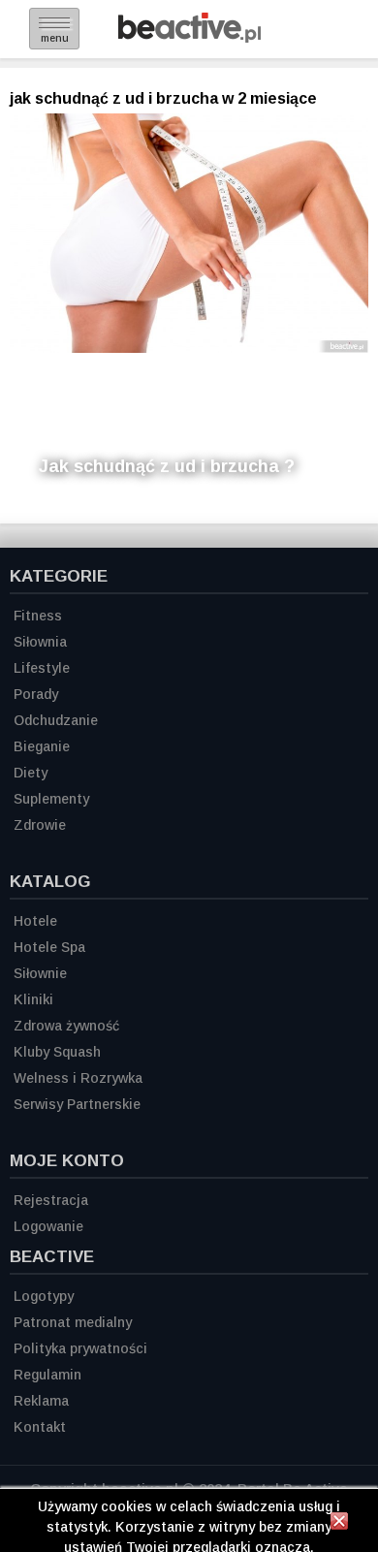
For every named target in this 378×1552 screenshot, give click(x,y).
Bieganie (42, 746)
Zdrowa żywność (66, 1025)
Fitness (38, 615)
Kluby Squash (57, 1052)
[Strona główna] (189, 37)
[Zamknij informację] (339, 1524)
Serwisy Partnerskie (77, 1104)
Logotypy (44, 1296)
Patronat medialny (73, 1322)
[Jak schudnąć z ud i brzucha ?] (189, 233)
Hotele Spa (49, 947)
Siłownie (40, 973)
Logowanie (48, 1226)
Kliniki (33, 999)
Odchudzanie (56, 720)
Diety (30, 772)
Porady (36, 694)
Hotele (35, 921)
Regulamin (47, 1374)
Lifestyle (42, 668)
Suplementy (51, 799)
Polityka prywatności (80, 1348)
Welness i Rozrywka (78, 1078)
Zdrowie (40, 825)
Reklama (41, 1401)
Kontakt (40, 1427)
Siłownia (40, 641)
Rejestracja (51, 1200)
